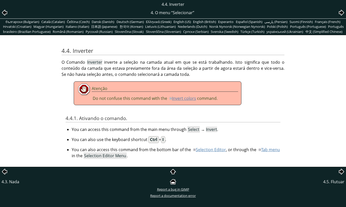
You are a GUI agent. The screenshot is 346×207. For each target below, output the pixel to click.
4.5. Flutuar (333, 182)
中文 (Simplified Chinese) (323, 31)
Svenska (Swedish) (224, 31)
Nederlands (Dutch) (192, 26)
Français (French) (327, 21)
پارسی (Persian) (275, 21)
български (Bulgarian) (22, 21)
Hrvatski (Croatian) (17, 26)
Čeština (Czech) (78, 21)
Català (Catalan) (53, 21)
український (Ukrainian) (284, 31)
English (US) (182, 21)
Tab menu (270, 149)
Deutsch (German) (130, 21)
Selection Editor (211, 149)
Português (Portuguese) (308, 26)
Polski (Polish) (277, 26)
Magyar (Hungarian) (48, 26)
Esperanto (226, 21)
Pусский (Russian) (99, 31)
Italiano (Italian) (77, 26)
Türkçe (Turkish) (252, 31)
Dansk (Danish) (103, 21)
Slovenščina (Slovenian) (163, 31)
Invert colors (184, 98)
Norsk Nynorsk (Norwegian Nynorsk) (237, 26)
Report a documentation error (173, 195)
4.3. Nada (10, 182)
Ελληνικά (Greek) (158, 21)
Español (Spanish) (249, 21)
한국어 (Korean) (131, 26)
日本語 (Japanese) (104, 26)
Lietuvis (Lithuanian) (160, 26)
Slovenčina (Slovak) (129, 31)
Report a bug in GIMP (173, 189)
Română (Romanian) (68, 31)
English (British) (204, 21)
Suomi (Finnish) (301, 21)
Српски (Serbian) (196, 31)
